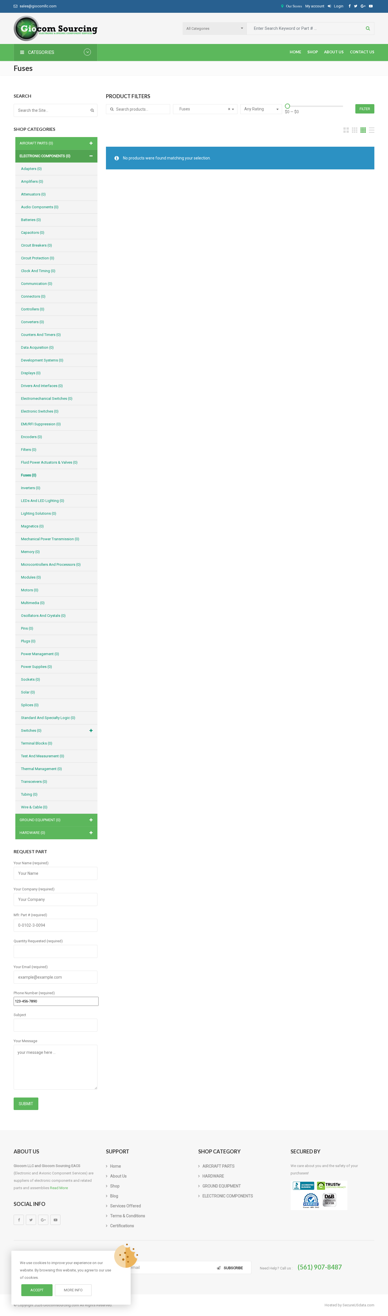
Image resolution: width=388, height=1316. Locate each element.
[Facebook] (19, 1220)
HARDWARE (32, 833)
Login (338, 6)
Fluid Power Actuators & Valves (49, 462)
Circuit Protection (37, 258)
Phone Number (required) (34, 993)
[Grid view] (346, 130)
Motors (29, 590)
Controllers (32, 309)
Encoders (31, 437)
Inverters (30, 488)
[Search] (92, 110)
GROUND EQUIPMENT (40, 820)
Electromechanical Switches (46, 398)
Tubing (29, 794)
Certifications (122, 1225)
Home (295, 52)
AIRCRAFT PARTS (36, 143)
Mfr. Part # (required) (30, 915)
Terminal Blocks (36, 743)
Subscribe (233, 1268)
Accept (36, 1290)
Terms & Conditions (127, 1216)
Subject (20, 1015)
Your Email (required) (31, 967)
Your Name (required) (31, 863)
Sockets (30, 679)
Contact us (362, 52)
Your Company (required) (34, 889)
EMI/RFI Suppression (41, 424)
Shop (312, 52)
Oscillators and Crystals (43, 615)
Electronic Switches (40, 411)
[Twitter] (31, 1220)
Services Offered (125, 1206)
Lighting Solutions (38, 513)
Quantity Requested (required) (38, 941)
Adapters (31, 169)
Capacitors (32, 232)
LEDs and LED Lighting (42, 501)
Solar (28, 692)
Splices (30, 705)
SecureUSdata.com (358, 1305)
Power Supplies (36, 667)
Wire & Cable (34, 807)
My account (314, 6)
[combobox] (215, 28)
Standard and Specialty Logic (48, 718)
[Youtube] (55, 1220)
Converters (32, 322)
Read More (59, 1188)
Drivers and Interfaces (42, 386)
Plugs (28, 641)
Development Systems (42, 360)
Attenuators (33, 194)
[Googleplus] (43, 1220)
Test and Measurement (42, 756)
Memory (30, 552)
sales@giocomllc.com (38, 6)
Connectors (33, 296)
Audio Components (40, 207)
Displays (31, 373)
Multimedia (33, 603)
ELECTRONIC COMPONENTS (45, 156)
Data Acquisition (37, 347)
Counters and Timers (41, 335)
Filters (28, 449)
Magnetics (32, 526)
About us (334, 52)
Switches (31, 730)
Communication (36, 283)
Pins (27, 628)
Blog (114, 1196)
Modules (31, 577)
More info (73, 1290)
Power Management (40, 654)
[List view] (371, 130)
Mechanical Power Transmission (50, 539)
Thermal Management (41, 769)
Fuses (28, 475)
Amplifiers (32, 181)
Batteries (31, 220)
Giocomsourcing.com (61, 1305)
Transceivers (34, 781)
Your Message (25, 1041)
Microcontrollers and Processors (51, 564)
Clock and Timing (38, 271)
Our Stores (294, 6)
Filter (365, 109)
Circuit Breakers (36, 245)
